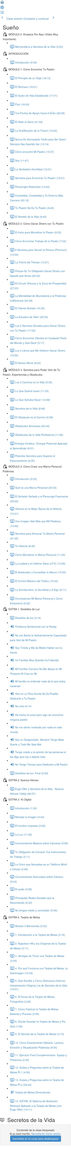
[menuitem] (2, 8)
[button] (2, 3)
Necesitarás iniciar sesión (46, 1134)
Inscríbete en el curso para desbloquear (36, 1138)
